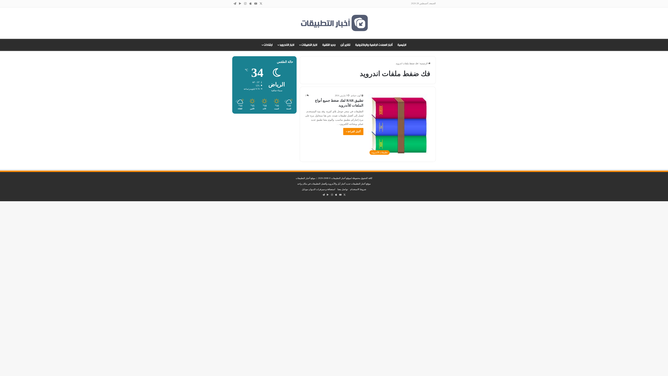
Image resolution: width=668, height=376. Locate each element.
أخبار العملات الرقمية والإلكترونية (374, 45)
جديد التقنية (329, 45)
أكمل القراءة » (353, 131)
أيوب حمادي (356, 95)
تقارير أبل (345, 45)
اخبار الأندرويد (287, 45)
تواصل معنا (342, 189)
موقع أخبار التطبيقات (305, 178)
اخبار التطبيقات (309, 45)
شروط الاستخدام (358, 189)
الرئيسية (401, 45)
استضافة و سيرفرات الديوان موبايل (318, 189)
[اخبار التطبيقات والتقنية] (334, 23)
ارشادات (268, 45)
